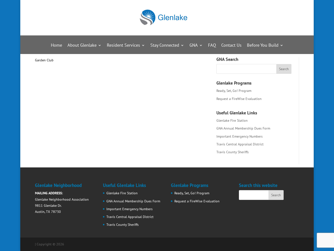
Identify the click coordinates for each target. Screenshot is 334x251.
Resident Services (123, 46)
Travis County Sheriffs (232, 152)
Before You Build (262, 46)
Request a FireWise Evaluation (239, 99)
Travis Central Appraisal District (240, 144)
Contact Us (231, 46)
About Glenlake (82, 46)
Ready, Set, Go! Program (233, 90)
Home (56, 46)
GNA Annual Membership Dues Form (243, 128)
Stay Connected (164, 46)
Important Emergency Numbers (239, 136)
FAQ (212, 46)
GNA (193, 46)
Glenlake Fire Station (232, 120)
